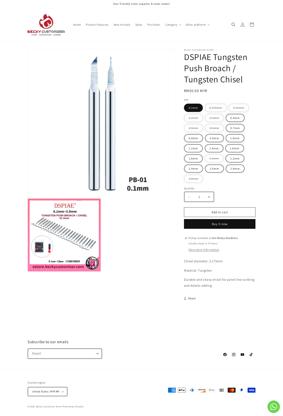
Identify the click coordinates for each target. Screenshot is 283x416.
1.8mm (193, 158)
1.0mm (235, 138)
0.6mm (217, 129)
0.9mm (214, 138)
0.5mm (196, 129)
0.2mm (196, 119)
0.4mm (235, 118)
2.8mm (235, 168)
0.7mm (235, 128)
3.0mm (196, 180)
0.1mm (193, 108)
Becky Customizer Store (49, 406)
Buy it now (220, 224)
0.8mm (193, 138)
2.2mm (235, 158)
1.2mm (193, 148)
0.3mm (217, 119)
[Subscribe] (97, 353)
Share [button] (192, 298)
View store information (204, 250)
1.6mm (234, 148)
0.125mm (218, 109)
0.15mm (241, 109)
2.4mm (193, 168)
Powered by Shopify (72, 406)
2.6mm (214, 168)
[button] (173, 24)
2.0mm (216, 159)
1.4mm (214, 148)
